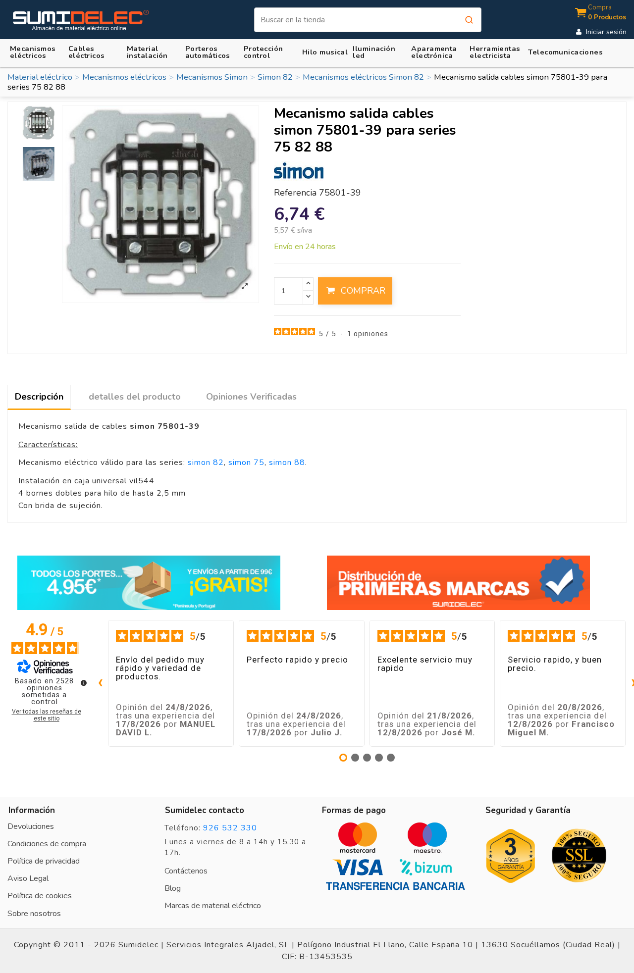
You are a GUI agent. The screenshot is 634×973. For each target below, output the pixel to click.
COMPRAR (363, 291)
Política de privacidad (43, 861)
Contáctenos (186, 871)
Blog (172, 888)
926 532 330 (230, 827)
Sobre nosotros (34, 913)
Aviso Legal (28, 878)
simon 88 (287, 462)
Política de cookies (39, 895)
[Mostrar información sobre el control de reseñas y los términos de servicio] (84, 683)
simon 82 (206, 462)
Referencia (295, 193)
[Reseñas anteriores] (100, 683)
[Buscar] (469, 19)
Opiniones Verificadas (251, 397)
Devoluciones (30, 826)
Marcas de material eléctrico (212, 905)
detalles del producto (135, 397)
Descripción (39, 397)
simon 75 (246, 462)
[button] (153, 51)
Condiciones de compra (46, 843)
